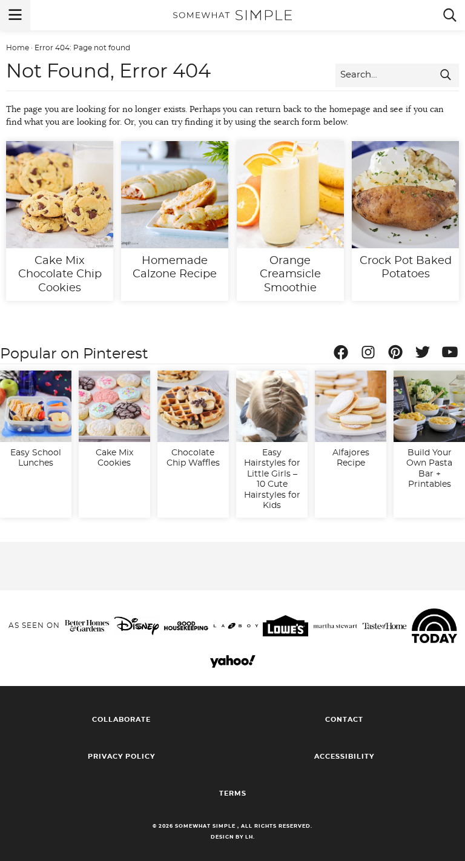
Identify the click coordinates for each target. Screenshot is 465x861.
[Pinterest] (398, 354)
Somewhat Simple (232, 15)
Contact (344, 719)
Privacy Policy (121, 756)
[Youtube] (453, 354)
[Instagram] (371, 354)
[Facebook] (344, 354)
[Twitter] (426, 354)
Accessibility (344, 756)
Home (17, 47)
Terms (232, 793)
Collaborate (121, 719)
